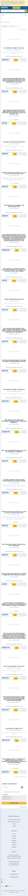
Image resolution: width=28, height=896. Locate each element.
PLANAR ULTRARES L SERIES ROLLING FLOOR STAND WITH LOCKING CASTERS (14, 480)
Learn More (7, 5)
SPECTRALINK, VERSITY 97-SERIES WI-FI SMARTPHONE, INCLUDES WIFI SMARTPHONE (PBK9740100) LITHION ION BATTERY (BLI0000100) (14, 760)
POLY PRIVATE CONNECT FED (14, 728)
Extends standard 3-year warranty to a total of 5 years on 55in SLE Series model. (14, 173)
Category (14, 847)
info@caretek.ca (15, 877)
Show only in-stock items (12, 791)
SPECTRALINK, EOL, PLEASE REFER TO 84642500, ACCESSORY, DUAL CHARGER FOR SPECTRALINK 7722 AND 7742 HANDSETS (14, 604)
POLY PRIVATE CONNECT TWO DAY (14, 48)
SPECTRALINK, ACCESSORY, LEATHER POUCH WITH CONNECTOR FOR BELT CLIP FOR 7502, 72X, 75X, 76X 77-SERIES (14, 270)
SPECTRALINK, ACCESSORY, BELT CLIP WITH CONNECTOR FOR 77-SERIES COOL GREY (14, 574)
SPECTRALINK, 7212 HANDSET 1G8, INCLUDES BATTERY (14, 206)
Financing (14, 840)
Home (14, 834)
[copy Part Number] (20, 49)
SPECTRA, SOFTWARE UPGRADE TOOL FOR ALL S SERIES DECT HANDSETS (14, 451)
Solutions (14, 836)
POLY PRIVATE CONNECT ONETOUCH (14, 389)
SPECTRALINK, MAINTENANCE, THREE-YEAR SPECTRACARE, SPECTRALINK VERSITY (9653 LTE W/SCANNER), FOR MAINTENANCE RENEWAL (14, 698)
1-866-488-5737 (15, 874)
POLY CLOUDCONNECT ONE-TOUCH (14, 666)
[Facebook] (2, 880)
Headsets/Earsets (6, 798)
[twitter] (2, 882)
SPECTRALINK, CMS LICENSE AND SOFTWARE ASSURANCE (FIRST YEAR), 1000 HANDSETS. (13, 421)
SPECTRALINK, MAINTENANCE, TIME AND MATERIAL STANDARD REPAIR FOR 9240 (14, 361)
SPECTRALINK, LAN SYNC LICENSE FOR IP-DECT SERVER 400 (14, 545)
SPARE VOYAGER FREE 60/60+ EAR (14, 299)
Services (14, 838)
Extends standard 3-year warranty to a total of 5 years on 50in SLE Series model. (14, 512)
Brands (14, 844)
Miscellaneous (6, 796)
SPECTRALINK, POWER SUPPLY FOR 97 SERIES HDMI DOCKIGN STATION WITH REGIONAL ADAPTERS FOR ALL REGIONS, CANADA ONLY (14, 112)
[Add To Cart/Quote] (16, 60)
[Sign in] (25, 7)
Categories (5, 794)
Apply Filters (14, 803)
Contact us (14, 842)
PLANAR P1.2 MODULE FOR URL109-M (14, 142)
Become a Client (16, 7)
